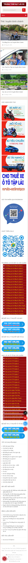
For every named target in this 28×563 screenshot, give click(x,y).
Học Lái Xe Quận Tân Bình (12, 390)
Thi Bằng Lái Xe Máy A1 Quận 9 (14, 287)
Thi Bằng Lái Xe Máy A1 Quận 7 (14, 281)
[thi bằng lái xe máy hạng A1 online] (13, 333)
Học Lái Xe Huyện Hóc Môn (13, 409)
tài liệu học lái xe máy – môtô (11, 465)
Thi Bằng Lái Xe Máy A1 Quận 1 (14, 265)
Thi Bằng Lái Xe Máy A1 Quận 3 (14, 271)
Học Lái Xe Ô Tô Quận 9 (12, 379)
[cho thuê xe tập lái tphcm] (13, 195)
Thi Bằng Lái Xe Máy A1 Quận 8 (14, 284)
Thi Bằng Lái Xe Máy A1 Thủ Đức (14, 313)
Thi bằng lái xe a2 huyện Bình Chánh (12, 42)
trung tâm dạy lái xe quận (10, 478)
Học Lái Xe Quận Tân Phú (12, 395)
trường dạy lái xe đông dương (14, 554)
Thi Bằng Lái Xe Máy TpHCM (14, 527)
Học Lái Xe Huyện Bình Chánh (13, 416)
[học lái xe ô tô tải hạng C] (13, 171)
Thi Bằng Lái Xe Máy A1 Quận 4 (14, 273)
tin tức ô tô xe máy (8, 475)
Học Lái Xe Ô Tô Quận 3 (12, 363)
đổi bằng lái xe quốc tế (9, 458)
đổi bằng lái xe (7, 454)
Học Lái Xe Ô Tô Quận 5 (12, 369)
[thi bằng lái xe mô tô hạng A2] (13, 137)
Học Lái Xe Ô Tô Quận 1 (12, 358)
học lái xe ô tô (7, 461)
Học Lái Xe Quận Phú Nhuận (13, 401)
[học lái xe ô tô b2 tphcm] (13, 154)
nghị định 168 (6, 463)
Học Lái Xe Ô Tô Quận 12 (12, 387)
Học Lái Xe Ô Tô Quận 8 (12, 377)
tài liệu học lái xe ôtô (8, 467)
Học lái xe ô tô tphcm (14, 557)
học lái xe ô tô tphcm (8, 539)
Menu (3, 15)
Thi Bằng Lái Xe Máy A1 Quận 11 (14, 292)
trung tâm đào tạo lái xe (9, 480)
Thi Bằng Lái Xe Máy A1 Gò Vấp (14, 311)
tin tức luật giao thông (9, 473)
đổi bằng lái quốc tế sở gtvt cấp (11, 452)
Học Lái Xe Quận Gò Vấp (12, 403)
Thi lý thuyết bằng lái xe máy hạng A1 (13, 526)
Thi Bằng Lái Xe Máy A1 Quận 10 (14, 289)
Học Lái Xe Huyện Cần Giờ (12, 419)
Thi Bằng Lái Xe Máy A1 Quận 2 (14, 268)
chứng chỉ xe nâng (8, 450)
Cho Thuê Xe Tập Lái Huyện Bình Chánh (14, 67)
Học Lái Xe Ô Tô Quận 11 (12, 385)
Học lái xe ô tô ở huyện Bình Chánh (12, 92)
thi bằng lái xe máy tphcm (14, 559)
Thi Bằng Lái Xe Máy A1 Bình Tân (14, 300)
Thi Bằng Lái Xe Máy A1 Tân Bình (14, 297)
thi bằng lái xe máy (8, 469)
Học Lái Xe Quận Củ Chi (12, 412)
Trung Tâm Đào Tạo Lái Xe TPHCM (11, 548)
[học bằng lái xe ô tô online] (13, 438)
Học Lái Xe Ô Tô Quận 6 (12, 371)
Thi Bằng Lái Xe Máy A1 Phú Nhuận (15, 308)
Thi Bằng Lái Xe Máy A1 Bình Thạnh (15, 305)
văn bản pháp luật (8, 482)
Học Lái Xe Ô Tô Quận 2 (12, 361)
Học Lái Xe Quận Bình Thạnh (13, 398)
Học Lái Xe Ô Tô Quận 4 (12, 366)
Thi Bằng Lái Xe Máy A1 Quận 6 (14, 279)
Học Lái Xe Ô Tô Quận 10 (12, 382)
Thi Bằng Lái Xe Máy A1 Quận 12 (14, 295)
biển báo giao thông (8, 446)
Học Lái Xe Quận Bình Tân (12, 393)
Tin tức (5, 471)
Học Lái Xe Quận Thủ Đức (12, 406)
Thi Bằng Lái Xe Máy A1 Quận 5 (14, 276)
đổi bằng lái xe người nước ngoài (12, 456)
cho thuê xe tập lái (8, 448)
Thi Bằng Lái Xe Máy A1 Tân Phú (14, 303)
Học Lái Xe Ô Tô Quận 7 (12, 374)
